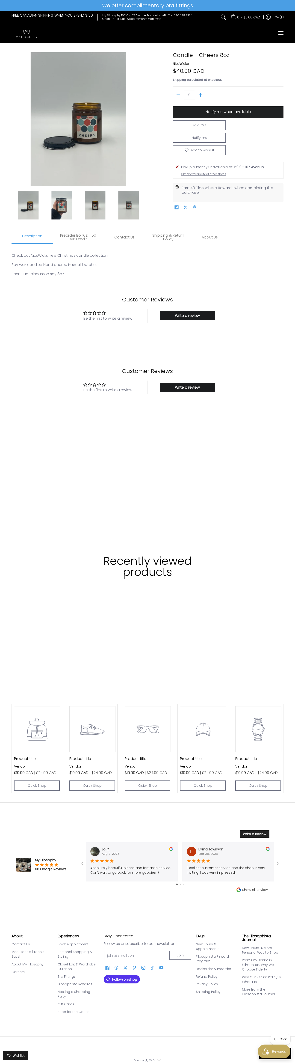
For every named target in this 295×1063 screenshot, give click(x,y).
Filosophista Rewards (75, 984)
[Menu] (280, 33)
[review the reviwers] (171, 849)
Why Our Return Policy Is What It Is (261, 979)
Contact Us (21, 944)
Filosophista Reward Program (212, 958)
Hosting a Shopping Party (74, 994)
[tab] (32, 237)
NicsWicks (181, 63)
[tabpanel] (147, 262)
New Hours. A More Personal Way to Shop (260, 950)
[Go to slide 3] (183, 884)
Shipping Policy (208, 991)
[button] (176, 207)
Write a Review (254, 834)
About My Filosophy (28, 964)
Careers (18, 972)
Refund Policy (207, 976)
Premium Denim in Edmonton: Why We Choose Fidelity (258, 965)
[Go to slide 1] (177, 884)
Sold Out (199, 125)
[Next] (142, 119)
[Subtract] (178, 94)
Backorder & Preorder (213, 969)
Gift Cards (66, 1004)
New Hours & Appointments (207, 946)
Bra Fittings (67, 976)
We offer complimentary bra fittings (147, 5)
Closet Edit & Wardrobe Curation (77, 966)
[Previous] (15, 119)
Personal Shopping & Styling (75, 954)
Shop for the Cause (73, 1011)
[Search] (223, 17)
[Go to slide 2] (180, 884)
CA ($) (279, 17)
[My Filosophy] (26, 33)
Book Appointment (73, 944)
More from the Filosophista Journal (258, 991)
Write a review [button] (187, 315)
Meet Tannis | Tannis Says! (28, 954)
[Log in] (268, 17)
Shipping (179, 80)
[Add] (200, 94)
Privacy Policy (207, 984)
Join (180, 955)
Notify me (199, 137)
